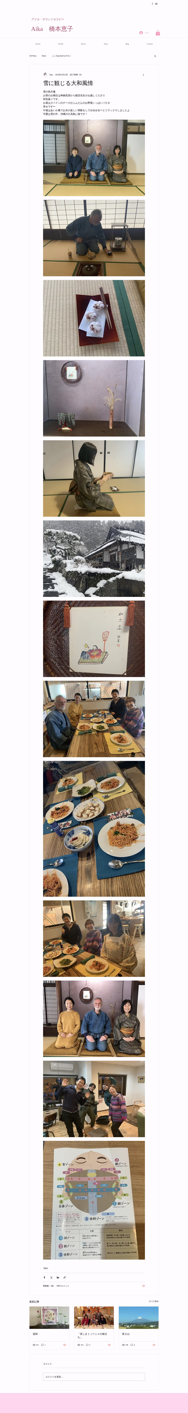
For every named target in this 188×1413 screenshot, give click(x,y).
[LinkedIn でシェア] (58, 1277)
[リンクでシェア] (64, 1277)
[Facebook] (152, 3)
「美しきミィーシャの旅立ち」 (92, 1336)
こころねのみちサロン (61, 56)
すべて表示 (154, 1301)
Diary (44, 56)
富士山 (126, 1334)
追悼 (35, 1334)
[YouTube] (156, 3)
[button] (158, 33)
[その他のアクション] (143, 74)
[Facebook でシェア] (44, 1277)
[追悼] (49, 1318)
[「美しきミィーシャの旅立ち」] (94, 1318)
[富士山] (139, 1318)
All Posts (32, 56)
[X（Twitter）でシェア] (51, 1277)
